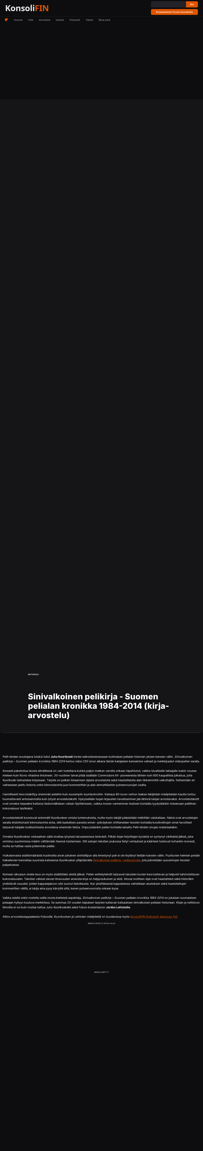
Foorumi (18, 20)
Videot (89, 20)
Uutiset (60, 20)
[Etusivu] (35, 8)
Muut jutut (104, 20)
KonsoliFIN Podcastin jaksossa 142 (153, 916)
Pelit (30, 20)
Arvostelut (44, 20)
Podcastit (75, 20)
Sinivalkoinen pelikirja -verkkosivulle (116, 860)
